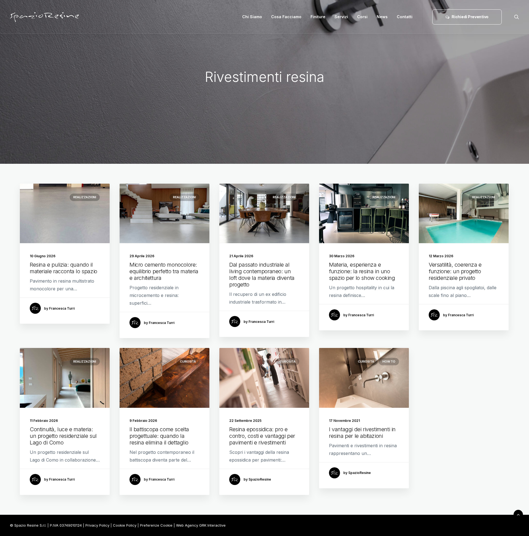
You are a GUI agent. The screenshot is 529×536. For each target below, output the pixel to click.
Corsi (362, 16)
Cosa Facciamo (286, 16)
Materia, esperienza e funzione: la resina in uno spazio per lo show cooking (362, 271)
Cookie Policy (124, 525)
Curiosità (188, 361)
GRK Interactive (212, 525)
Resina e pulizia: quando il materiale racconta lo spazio (63, 268)
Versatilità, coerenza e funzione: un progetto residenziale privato (455, 271)
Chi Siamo (252, 16)
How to (388, 361)
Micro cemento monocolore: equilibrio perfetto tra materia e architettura (163, 271)
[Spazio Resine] (44, 17)
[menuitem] (252, 17)
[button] (516, 17)
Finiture (318, 16)
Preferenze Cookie (156, 525)
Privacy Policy (97, 525)
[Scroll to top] (518, 514)
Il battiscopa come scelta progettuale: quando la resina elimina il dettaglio (159, 436)
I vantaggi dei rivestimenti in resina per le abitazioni (362, 432)
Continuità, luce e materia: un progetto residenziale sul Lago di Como (63, 436)
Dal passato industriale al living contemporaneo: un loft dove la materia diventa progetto (262, 274)
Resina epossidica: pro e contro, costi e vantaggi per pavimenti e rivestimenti (262, 436)
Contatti (404, 16)
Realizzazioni (84, 197)
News (382, 16)
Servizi (341, 16)
